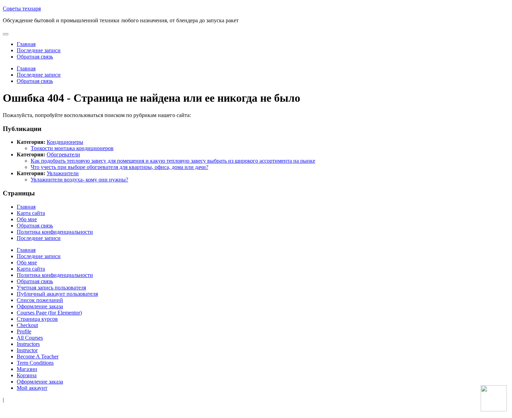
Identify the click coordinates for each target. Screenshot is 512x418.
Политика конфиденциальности (55, 232)
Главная (26, 44)
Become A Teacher (38, 356)
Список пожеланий (40, 300)
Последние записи (39, 50)
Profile (24, 331)
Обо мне (27, 219)
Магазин (27, 369)
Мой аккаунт (32, 388)
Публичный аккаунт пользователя (57, 294)
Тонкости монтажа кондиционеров (72, 148)
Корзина (27, 375)
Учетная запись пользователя (51, 288)
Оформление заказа (40, 306)
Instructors (28, 344)
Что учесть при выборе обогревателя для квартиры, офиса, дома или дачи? (119, 167)
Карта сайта (31, 213)
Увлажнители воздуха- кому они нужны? (79, 180)
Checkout (27, 325)
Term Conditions (35, 363)
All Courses (30, 338)
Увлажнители (63, 173)
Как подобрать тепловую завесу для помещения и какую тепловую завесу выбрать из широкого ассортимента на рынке (173, 161)
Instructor (27, 350)
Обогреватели (63, 154)
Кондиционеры (65, 142)
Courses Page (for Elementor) (49, 313)
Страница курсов (37, 319)
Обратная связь (35, 57)
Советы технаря (22, 8)
